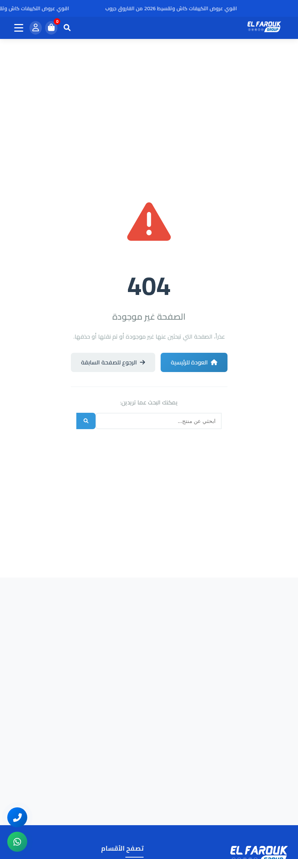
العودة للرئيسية (189, 362)
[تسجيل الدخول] (35, 28)
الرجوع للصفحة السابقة (109, 362)
